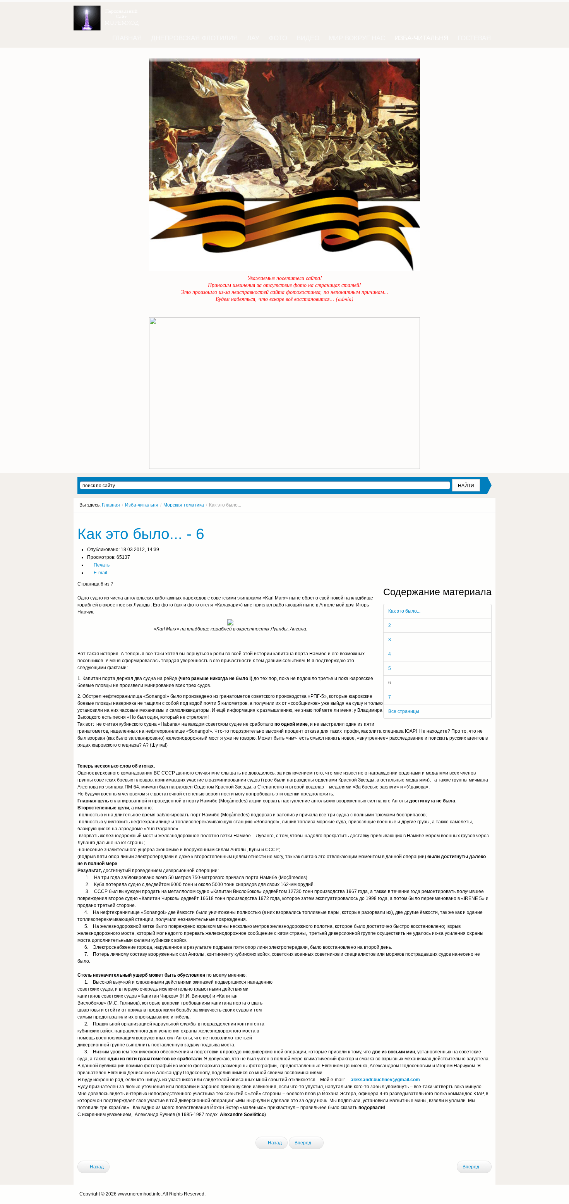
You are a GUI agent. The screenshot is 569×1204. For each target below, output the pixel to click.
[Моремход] (107, 15)
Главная (111, 505)
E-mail (100, 572)
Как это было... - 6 (140, 534)
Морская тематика (183, 505)
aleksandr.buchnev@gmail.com (385, 1079)
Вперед (303, 1143)
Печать (101, 565)
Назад (274, 1143)
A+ (474, 519)
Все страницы (403, 711)
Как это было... (404, 611)
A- (488, 519)
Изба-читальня (141, 505)
